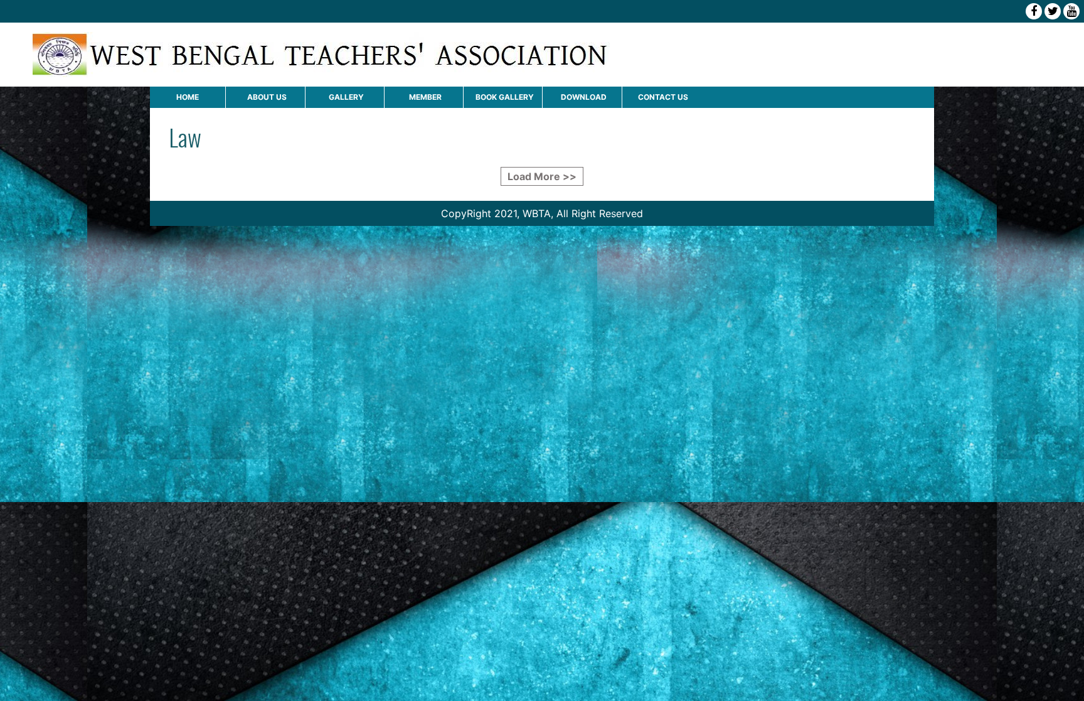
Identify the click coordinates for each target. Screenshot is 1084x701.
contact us (663, 97)
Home (187, 97)
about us (267, 97)
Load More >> (542, 176)
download (584, 97)
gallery (346, 97)
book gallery (505, 97)
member (425, 97)
